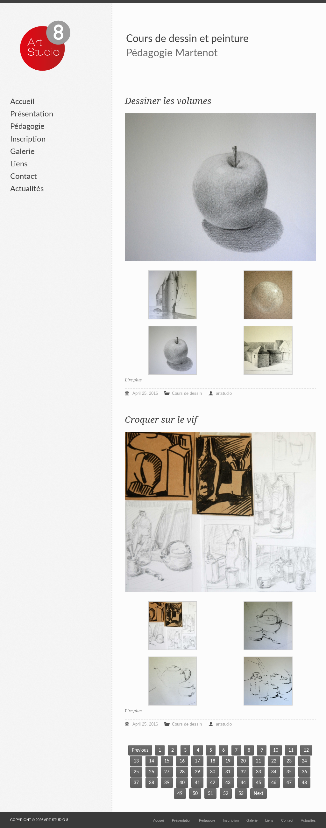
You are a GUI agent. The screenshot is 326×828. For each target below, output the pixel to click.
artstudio (224, 393)
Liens (18, 164)
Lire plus (133, 380)
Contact (23, 176)
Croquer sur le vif (161, 419)
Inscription (28, 139)
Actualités (27, 189)
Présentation (31, 114)
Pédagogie (27, 126)
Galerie (22, 152)
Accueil (22, 102)
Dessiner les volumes (168, 101)
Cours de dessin (187, 393)
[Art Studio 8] (45, 46)
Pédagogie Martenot (171, 53)
